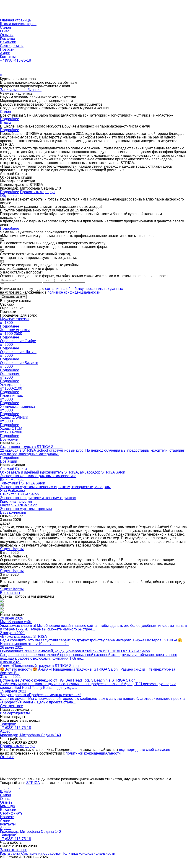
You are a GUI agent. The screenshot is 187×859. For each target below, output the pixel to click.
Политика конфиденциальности (88, 853)
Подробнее (9, 119)
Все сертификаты (15, 713)
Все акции (8, 461)
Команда (7, 38)
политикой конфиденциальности (93, 753)
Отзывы (6, 35)
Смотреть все (11, 706)
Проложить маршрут (37, 192)
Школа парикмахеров (18, 24)
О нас (5, 31)
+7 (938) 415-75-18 (15, 60)
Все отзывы (10, 593)
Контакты (8, 57)
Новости (7, 49)
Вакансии (8, 42)
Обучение (8, 196)
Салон (5, 27)
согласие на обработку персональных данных (84, 289)
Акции (5, 53)
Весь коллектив (13, 512)
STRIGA (33, 783)
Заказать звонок (13, 850)
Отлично (7, 757)
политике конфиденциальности (73, 292)
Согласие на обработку (41, 853)
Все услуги (9, 439)
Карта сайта (10, 853)
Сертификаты (11, 46)
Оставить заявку (13, 296)
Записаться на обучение (21, 90)
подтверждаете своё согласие (144, 750)
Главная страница (15, 20)
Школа (5, 123)
